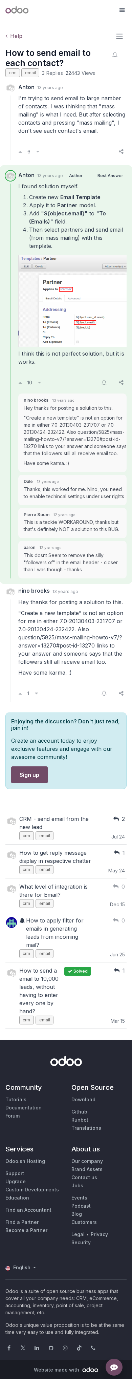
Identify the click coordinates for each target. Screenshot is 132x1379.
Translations (86, 1128)
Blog (76, 1214)
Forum (12, 1116)
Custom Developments (32, 1189)
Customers (84, 1222)
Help (16, 36)
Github (79, 1112)
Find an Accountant (28, 1210)
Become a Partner (26, 1230)
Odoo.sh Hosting (25, 1161)
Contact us (84, 1177)
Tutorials (15, 1099)
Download (83, 1099)
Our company (87, 1161)
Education (17, 1198)
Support (14, 1173)
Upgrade (15, 1181)
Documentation (23, 1107)
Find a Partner (22, 1222)
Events (79, 1198)
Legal (78, 1234)
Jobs (77, 1185)
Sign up (29, 774)
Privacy (99, 1234)
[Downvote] (37, 151)
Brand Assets (87, 1169)
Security (81, 1242)
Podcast (81, 1206)
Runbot (79, 1120)
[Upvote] (20, 151)
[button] (122, 10)
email (30, 72)
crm (13, 72)
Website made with (57, 1370)
